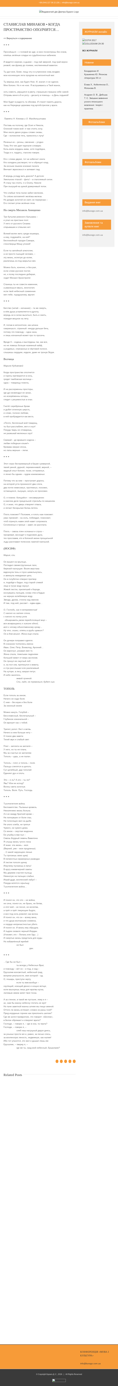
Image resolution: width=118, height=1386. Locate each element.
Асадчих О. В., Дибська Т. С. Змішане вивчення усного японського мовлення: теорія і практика (96, 101)
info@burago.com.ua (70, 3)
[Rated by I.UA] (59, 1380)
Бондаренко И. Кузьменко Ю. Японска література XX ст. (95, 74)
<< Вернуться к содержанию (18, 38)
